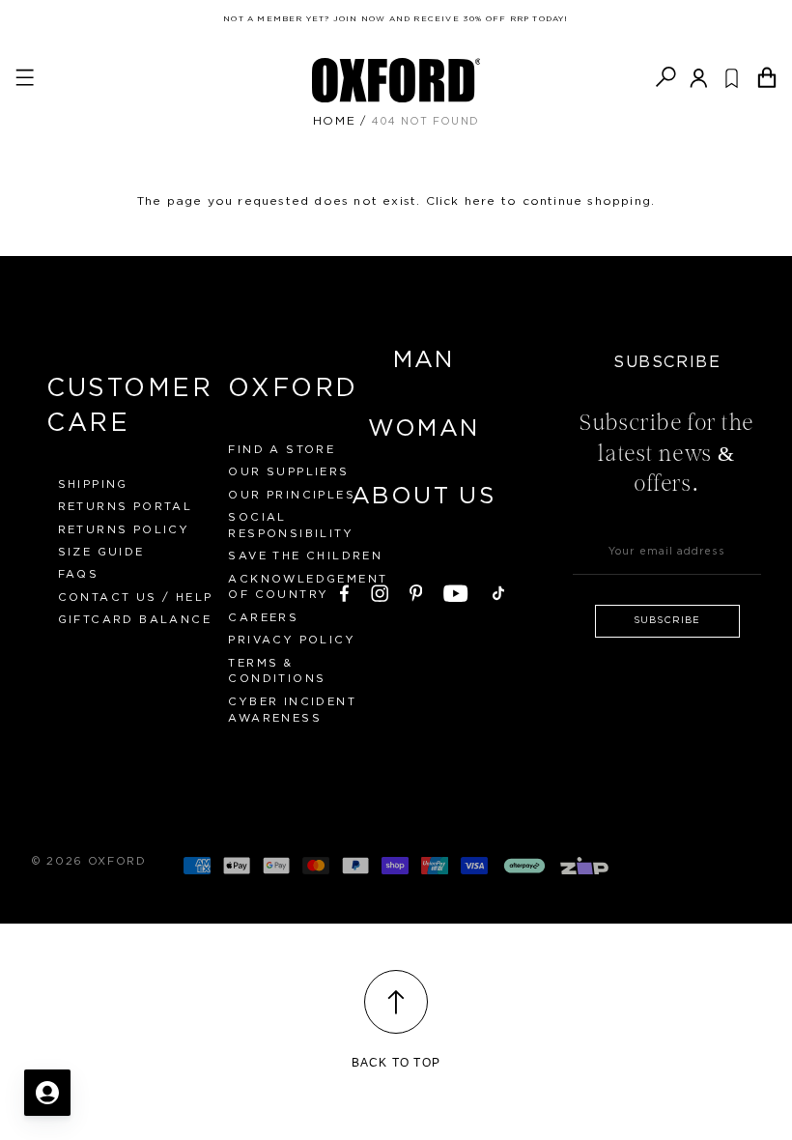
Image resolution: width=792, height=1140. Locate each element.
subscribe (667, 620)
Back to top (396, 1062)
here (480, 201)
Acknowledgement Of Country (307, 587)
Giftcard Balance (135, 619)
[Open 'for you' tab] (47, 1092)
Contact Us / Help (135, 597)
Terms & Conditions (276, 671)
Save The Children (305, 556)
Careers (263, 618)
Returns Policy (124, 530)
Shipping (93, 484)
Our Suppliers (288, 472)
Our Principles (291, 495)
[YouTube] (455, 590)
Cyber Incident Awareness (292, 710)
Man (424, 360)
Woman (424, 429)
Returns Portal (125, 506)
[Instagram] (379, 590)
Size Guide (101, 552)
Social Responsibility (291, 525)
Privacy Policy (291, 640)
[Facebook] (344, 590)
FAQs (78, 574)
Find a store (281, 449)
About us (423, 496)
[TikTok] (498, 590)
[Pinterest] (416, 590)
